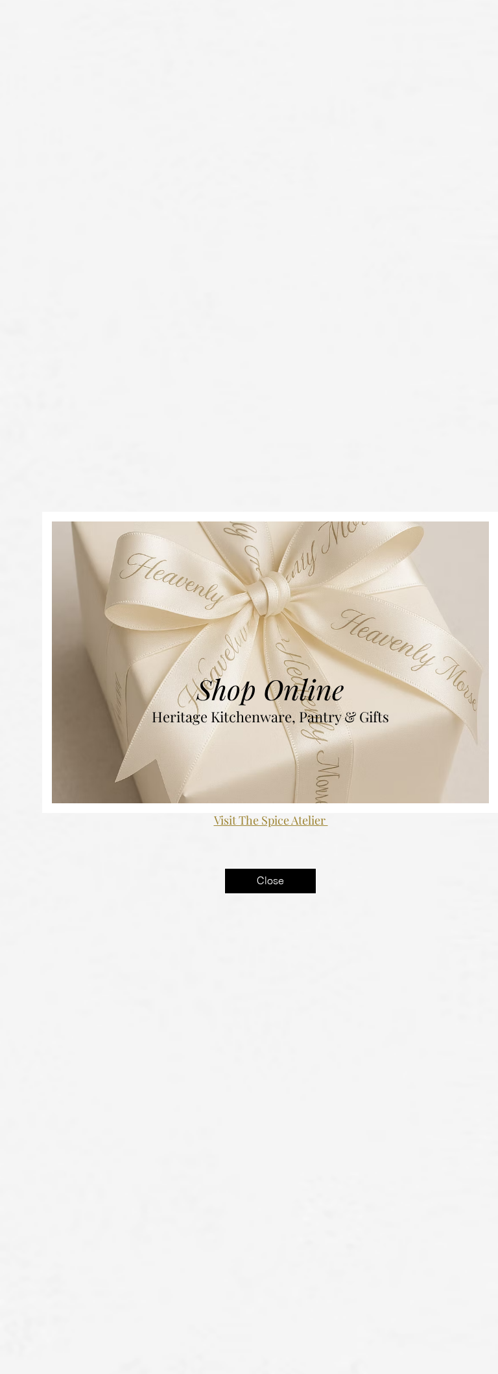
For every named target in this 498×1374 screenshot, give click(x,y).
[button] (270, 881)
